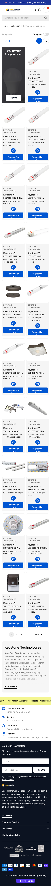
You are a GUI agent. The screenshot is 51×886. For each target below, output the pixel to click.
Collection (15, 26)
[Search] (45, 17)
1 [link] (11, 634)
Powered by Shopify (36, 875)
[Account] (34, 9)
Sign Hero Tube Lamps (20, 683)
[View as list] (46, 41)
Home (5, 26)
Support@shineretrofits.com (20, 729)
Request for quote (37, 99)
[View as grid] (39, 41)
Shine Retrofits (19, 875)
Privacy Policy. (8, 779)
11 (31, 634)
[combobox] (25, 18)
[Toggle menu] (3, 9)
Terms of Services (35, 776)
